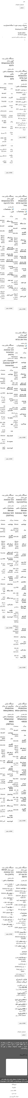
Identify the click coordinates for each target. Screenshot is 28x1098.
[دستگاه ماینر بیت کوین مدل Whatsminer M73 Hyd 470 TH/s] (7, 185)
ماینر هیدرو (24, 84)
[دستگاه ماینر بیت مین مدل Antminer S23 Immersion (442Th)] (7, 321)
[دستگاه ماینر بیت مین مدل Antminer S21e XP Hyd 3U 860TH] (20, 843)
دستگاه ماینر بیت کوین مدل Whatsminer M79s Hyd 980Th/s (21, 75)
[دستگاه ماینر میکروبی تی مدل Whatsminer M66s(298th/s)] (7, 679)
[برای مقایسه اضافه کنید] (25, 68)
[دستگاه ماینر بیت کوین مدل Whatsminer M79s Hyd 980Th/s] (20, 47)
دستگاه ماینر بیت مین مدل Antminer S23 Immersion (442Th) (8, 349)
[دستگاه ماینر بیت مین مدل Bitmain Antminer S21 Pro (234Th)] (7, 843)
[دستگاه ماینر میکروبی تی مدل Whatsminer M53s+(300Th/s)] (20, 679)
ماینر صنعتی (11, 69)
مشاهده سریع (25, 141)
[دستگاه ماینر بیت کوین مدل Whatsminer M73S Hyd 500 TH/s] (20, 185)
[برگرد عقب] (25, 11)
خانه (26, 23)
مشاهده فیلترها (21, 32)
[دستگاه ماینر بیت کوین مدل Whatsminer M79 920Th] (7, 47)
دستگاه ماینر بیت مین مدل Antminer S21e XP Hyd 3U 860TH (21, 872)
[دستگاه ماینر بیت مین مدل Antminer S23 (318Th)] (7, 471)
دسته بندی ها (23, 18)
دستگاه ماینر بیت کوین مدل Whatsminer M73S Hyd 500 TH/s (21, 200)
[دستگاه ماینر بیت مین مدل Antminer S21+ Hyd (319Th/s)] (20, 471)
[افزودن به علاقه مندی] (25, 134)
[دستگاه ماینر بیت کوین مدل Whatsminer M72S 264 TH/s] (20, 321)
